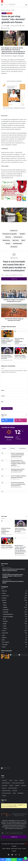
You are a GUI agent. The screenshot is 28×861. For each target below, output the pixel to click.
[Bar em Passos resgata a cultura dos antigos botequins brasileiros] (7, 333)
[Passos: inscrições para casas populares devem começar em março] (6, 455)
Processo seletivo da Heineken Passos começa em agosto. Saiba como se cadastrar (18, 463)
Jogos (3, 635)
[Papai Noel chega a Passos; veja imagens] (21, 350)
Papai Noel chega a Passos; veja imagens (20, 356)
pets (23, 240)
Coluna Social (5, 595)
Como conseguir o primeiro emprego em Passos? (18, 476)
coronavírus (4, 780)
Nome (3, 390)
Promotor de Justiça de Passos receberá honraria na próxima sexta (18, 484)
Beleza (4, 602)
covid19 (10, 780)
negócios (11, 785)
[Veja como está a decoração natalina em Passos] (7, 350)
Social (4, 626)
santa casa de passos (6, 793)
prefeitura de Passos (6, 790)
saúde (8, 243)
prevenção (15, 790)
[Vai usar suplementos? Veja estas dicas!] (23, 656)
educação (21, 780)
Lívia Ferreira (8, 56)
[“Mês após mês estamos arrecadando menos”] (6, 471)
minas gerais (18, 237)
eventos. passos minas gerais (18, 782)
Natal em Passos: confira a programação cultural (19, 341)
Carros (4, 605)
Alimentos (4, 591)
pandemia (17, 785)
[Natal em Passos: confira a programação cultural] (21, 333)
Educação (5, 612)
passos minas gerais (12, 788)
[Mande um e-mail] (8, 25)
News (3, 639)
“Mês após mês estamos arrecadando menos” (18, 470)
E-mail (3, 396)
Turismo (5, 628)
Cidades (13, 10)
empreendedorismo (6, 782)
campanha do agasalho (10, 234)
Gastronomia (5, 632)
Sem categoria (5, 642)
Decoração (6, 609)
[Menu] (2, 5)
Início (3, 10)
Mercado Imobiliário (8, 616)
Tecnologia (4, 644)
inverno (8, 237)
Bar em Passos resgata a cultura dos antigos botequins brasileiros (7, 341)
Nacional (5, 621)
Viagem (4, 646)
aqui (23, 108)
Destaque (10, 13)
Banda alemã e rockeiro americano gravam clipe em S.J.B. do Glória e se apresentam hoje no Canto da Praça (20, 549)
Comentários (22, 448)
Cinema (4, 593)
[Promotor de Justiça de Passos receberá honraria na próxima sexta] (6, 484)
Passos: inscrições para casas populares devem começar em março (17, 454)
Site (2, 401)
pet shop (16, 240)
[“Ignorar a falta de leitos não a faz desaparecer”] (14, 710)
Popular (4, 448)
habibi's (23, 234)
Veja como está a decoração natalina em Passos (15, 1)
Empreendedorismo (8, 614)
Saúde (4, 623)
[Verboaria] (10, 5)
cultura (15, 780)
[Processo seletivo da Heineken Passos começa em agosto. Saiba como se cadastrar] (6, 462)
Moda (4, 619)
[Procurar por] (26, 5)
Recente (12, 448)
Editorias (8, 10)
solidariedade (18, 243)
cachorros (14, 230)
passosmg (7, 240)
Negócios (4, 637)
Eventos (4, 630)
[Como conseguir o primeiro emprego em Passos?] (6, 478)
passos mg (4, 788)
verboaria (5, 25)
